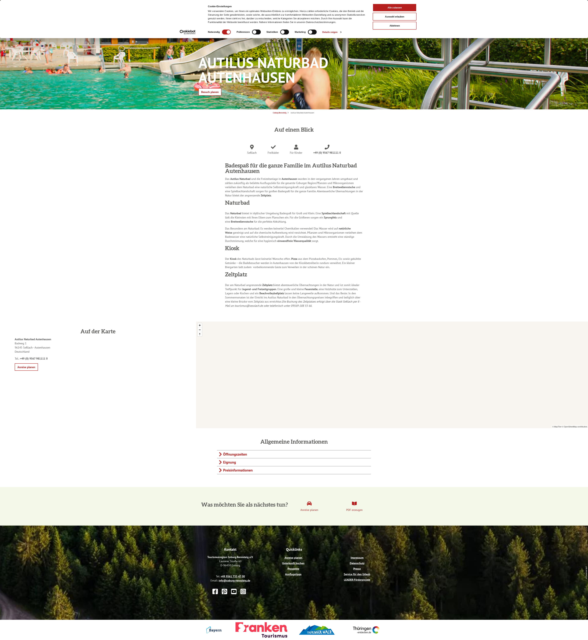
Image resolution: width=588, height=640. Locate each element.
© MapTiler (557, 426)
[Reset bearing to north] (200, 334)
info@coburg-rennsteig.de (234, 580)
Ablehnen (395, 25)
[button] (209, 92)
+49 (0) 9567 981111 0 (327, 152)
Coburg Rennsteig (279, 113)
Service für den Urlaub (357, 574)
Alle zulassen (395, 7)
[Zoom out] (200, 330)
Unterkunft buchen (293, 563)
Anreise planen (293, 557)
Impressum (357, 557)
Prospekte (293, 568)
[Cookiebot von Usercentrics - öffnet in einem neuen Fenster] (187, 32)
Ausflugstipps (293, 574)
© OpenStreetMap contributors (574, 426)
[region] (392, 375)
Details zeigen (329, 32)
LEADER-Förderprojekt (357, 579)
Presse (357, 568)
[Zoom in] (200, 325)
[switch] (256, 32)
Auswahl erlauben (394, 16)
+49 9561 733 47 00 (233, 576)
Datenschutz (357, 563)
